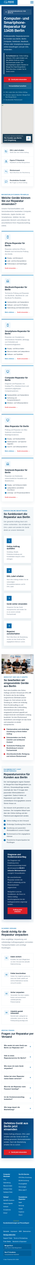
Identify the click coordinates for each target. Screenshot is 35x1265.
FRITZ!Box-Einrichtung (25, 1177)
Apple (20, 1202)
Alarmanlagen (22, 1187)
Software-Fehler (7, 1189)
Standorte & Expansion (19, 1241)
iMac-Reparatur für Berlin (17, 426)
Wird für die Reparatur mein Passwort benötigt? (15, 1088)
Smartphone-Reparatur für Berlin (17, 332)
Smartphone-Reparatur (23, 1198)
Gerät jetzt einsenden (19, 79)
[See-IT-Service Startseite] (9, 2)
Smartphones (7, 1210)
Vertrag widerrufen (9, 1235)
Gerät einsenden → (11, 268)
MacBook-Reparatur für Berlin (16, 288)
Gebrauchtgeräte (8, 1203)
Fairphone (21, 1212)
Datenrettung (6, 1182)
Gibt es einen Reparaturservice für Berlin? (15, 1057)
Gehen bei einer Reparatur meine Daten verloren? (14, 1077)
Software (5, 1206)
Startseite (6, 1231)
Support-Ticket (7, 1238)
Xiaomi (20, 1215)
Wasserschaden (7, 1186)
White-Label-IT (23, 1190)
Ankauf (5, 1213)
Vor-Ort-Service (24, 1174)
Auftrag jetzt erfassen (17, 910)
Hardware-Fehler (7, 1192)
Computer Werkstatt (6, 1175)
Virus (4, 1179)
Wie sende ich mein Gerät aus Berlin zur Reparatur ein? (15, 1047)
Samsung (21, 1205)
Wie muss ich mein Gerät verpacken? (13, 1067)
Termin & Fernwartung (20, 1238)
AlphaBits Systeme (8, 1200)
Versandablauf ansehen (17, 86)
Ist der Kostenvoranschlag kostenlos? (14, 1098)
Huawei (21, 1209)
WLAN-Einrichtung (24, 1180)
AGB (20, 1231)
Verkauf (5, 1197)
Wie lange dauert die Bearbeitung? (12, 1108)
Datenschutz (27, 1231)
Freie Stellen (7, 1241)
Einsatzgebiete (23, 1184)
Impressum (13, 1231)
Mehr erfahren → (10, 312)
